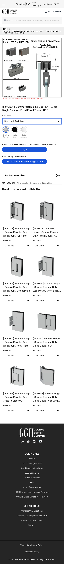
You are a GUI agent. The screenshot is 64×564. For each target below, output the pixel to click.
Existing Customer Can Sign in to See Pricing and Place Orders (29, 144)
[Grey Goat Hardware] (32, 432)
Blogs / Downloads (32, 487)
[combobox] (32, 20)
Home (32, 458)
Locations (47, 4)
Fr (58, 4)
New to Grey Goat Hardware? (14, 157)
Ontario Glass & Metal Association (32, 497)
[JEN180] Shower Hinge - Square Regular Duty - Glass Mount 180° (46, 342)
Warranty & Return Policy (32, 545)
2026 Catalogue (36, 4)
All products (22, 183)
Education (20, 4)
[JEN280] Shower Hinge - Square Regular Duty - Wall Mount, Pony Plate (16, 342)
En (54, 4)
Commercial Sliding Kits (41, 183)
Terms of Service (32, 477)
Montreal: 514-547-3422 (32, 520)
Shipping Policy (32, 551)
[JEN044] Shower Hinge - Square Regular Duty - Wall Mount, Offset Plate (16, 287)
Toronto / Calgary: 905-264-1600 (32, 515)
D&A (28, 4)
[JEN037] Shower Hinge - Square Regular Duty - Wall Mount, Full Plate (16, 232)
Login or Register (54, 11)
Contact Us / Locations (32, 511)
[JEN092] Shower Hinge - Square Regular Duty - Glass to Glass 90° (16, 397)
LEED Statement (32, 473)
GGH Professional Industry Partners (32, 492)
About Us (32, 525)
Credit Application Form (32, 468)
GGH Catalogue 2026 (32, 463)
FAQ (32, 482)
